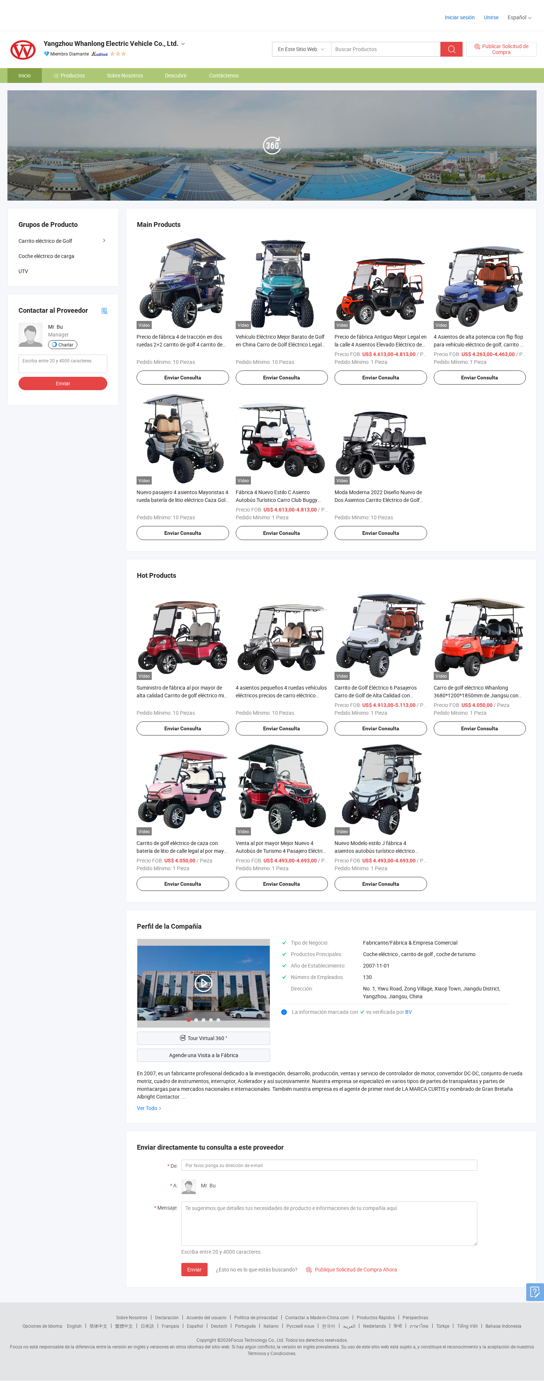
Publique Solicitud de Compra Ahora (351, 1269)
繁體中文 (124, 1326)
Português (245, 1326)
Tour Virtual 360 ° (207, 1038)
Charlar (65, 345)
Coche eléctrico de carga (46, 255)
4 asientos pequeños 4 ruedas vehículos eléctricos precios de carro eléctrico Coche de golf (281, 695)
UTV (23, 271)
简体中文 (98, 1326)
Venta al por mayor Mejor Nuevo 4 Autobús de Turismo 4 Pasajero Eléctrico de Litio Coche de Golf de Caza (282, 850)
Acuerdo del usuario (206, 1317)
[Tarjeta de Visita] (104, 310)
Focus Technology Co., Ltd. (257, 1340)
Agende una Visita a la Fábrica (203, 1055)
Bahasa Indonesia (503, 1326)
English (74, 1326)
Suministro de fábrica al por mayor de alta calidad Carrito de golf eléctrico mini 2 (182, 695)
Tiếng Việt (467, 1326)
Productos (73, 75)
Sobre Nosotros (125, 75)
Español (195, 1326)
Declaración (167, 1317)
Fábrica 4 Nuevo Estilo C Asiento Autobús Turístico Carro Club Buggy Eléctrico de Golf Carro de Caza (277, 500)
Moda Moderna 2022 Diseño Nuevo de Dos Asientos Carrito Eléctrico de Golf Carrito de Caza (378, 500)
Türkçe (442, 1326)
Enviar (194, 1269)
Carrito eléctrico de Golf (45, 240)
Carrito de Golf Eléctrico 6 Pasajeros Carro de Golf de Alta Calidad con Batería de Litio (376, 695)
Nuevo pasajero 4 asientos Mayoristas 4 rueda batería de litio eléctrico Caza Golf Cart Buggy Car (182, 500)
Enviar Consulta (182, 378)
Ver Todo (147, 1108)
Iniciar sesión (460, 17)
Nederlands (374, 1326)
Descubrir (176, 75)
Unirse (491, 17)
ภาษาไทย (419, 1326)
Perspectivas (415, 1317)
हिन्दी (398, 1326)
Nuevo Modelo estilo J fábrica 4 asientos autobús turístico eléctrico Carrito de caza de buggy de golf (375, 850)
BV (408, 1011)
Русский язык (300, 1326)
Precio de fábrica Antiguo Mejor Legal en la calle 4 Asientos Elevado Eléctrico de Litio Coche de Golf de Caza (381, 344)
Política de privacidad (256, 1317)
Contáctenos (224, 75)
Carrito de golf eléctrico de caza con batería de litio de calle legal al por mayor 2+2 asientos (183, 850)
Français (170, 1326)
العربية (349, 1326)
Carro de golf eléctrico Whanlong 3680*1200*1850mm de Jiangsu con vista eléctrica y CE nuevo (476, 695)
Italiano (271, 1326)
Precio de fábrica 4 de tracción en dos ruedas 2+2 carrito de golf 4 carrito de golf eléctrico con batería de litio (179, 344)
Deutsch (219, 1326)
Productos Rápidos (376, 1317)
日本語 (147, 1326)
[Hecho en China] (55, 14)
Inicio (25, 75)
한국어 (328, 1326)
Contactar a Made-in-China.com (317, 1317)
